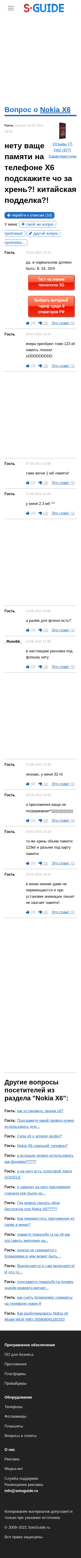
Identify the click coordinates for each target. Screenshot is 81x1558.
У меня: (11, 224)
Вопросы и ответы (20, 1436)
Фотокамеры (15, 1416)
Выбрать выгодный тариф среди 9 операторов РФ (51, 306)
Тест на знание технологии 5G (51, 282)
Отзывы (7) (62, 144)
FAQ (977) (62, 150)
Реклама (11, 1459)
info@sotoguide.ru (21, 1491)
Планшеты (13, 1426)
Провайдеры (15, 1383)
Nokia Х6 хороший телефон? (42, 1146)
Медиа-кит (13, 1469)
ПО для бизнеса (18, 1354)
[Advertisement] (40, 59)
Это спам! (63, 323)
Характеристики (62, 156)
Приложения (15, 1364)
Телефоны (13, 1407)
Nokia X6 (55, 110)
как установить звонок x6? (40, 1111)
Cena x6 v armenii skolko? (39, 1136)
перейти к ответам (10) (31, 215)
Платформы (15, 1374)
